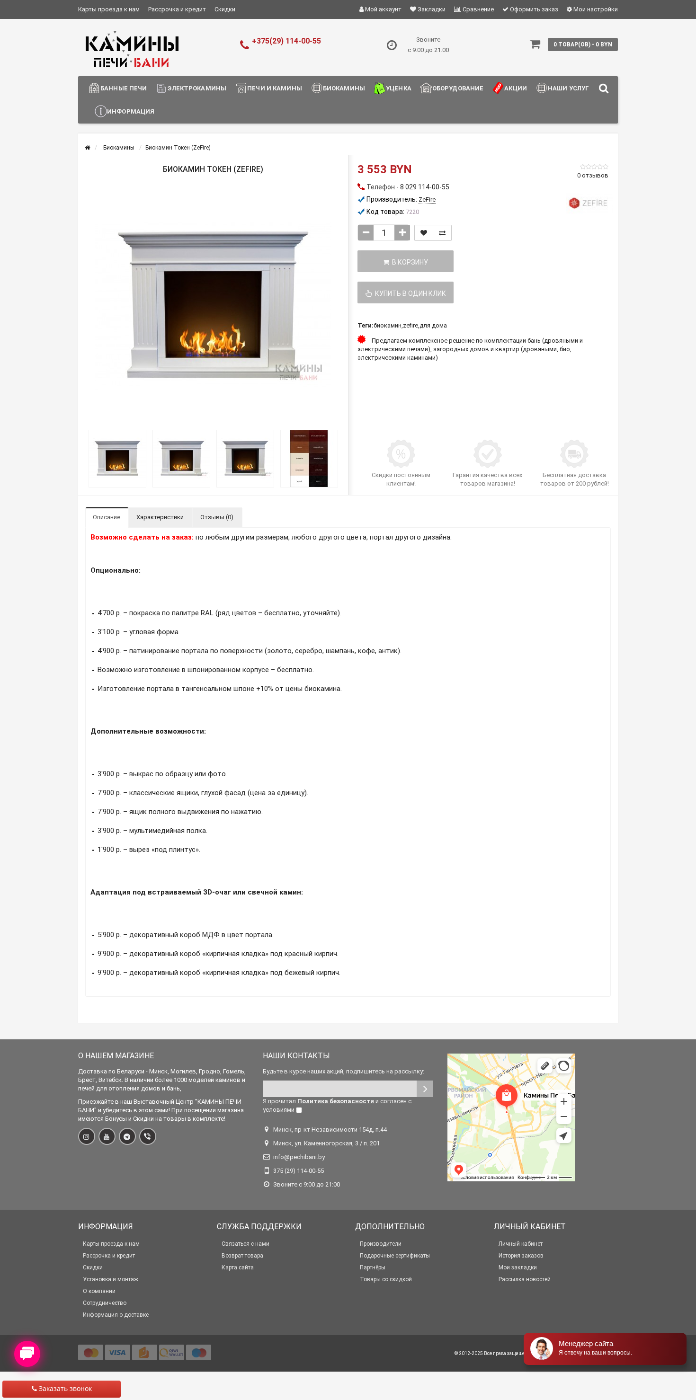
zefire (410, 325)
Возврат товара (242, 1255)
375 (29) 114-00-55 (298, 1170)
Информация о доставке (116, 1314)
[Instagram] (86, 1136)
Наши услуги (571, 88)
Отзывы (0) (216, 517)
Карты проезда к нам (109, 9)
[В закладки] (423, 233)
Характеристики (160, 517)
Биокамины (344, 88)
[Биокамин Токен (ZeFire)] (213, 306)
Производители (381, 1244)
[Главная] (87, 147)
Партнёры (372, 1267)
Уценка (398, 88)
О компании (99, 1291)
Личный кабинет (521, 1244)
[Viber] (147, 1136)
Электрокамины (197, 88)
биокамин (388, 325)
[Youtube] (107, 1136)
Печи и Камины (274, 88)
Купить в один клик (409, 293)
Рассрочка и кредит (177, 9)
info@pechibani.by (299, 1157)
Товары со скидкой (386, 1279)
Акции (515, 88)
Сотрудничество (104, 1303)
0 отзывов (592, 175)
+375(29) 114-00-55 (286, 40)
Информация (130, 111)
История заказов (521, 1255)
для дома (433, 325)
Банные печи (123, 88)
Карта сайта (238, 1267)
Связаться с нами (245, 1244)
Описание (106, 517)
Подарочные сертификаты (395, 1255)
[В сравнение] (442, 233)
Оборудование (458, 88)
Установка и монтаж (110, 1279)
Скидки (224, 9)
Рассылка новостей (525, 1279)
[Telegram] (127, 1136)
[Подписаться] (425, 1089)
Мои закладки (518, 1267)
